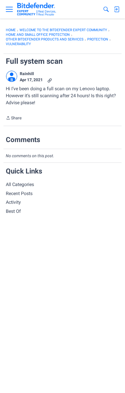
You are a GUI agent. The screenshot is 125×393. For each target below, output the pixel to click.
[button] (11, 76)
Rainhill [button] (27, 73)
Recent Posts (19, 193)
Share (14, 118)
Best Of (13, 211)
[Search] (106, 9)
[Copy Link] (49, 80)
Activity (13, 202)
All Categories (20, 184)
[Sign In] (116, 9)
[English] (36, 9)
